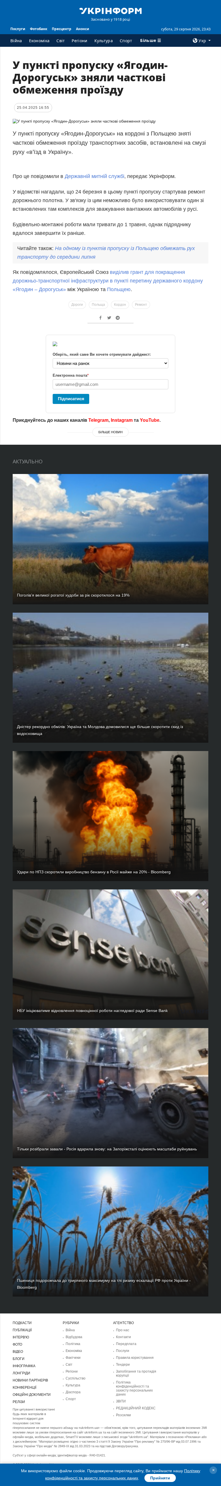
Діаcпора (73, 1392)
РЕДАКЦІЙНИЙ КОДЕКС (136, 1408)
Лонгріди (21, 1373)
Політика (73, 1344)
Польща (98, 305)
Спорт (126, 40)
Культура (103, 40)
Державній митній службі (94, 176)
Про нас (122, 1330)
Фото (17, 1344)
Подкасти (22, 1323)
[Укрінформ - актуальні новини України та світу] (110, 10)
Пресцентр (61, 28)
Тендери (123, 1365)
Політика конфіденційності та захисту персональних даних (134, 1388)
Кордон (120, 305)
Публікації (22, 1330)
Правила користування (135, 1358)
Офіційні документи (32, 1395)
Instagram (122, 420)
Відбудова (74, 1337)
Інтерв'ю (21, 1337)
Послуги (17, 28)
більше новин (110, 432)
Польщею (119, 289)
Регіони (79, 40)
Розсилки (123, 1415)
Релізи (19, 1402)
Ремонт (141, 305)
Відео (18, 1352)
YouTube (149, 420)
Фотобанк (38, 28)
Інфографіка (24, 1366)
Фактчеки (73, 1358)
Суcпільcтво (75, 1378)
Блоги (18, 1359)
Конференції (24, 1388)
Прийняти (160, 1478)
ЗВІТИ (121, 1401)
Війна (16, 40)
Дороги (77, 305)
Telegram (98, 420)
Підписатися (71, 398)
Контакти (123, 1337)
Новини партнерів (30, 1380)
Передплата (126, 1344)
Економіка (39, 40)
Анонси (82, 28)
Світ (60, 40)
